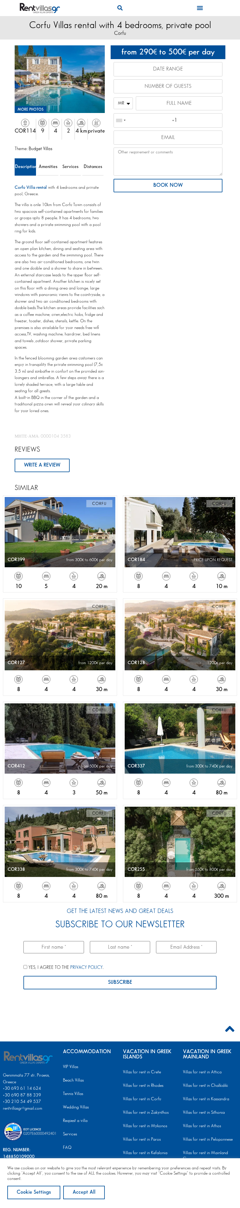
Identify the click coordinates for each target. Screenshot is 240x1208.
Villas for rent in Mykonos (145, 1126)
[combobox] (120, 120)
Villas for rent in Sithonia (204, 1113)
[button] (120, 8)
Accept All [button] (84, 1192)
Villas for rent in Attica (202, 1072)
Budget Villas (40, 149)
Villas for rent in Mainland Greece (205, 1156)
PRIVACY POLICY (86, 967)
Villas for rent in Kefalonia (145, 1153)
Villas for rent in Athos (202, 1126)
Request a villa (75, 1121)
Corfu (120, 33)
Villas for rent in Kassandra (206, 1099)
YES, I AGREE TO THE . (65, 967)
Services (70, 167)
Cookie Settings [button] (34, 1192)
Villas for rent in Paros (142, 1139)
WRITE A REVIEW (42, 465)
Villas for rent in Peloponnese (208, 1139)
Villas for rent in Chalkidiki (205, 1086)
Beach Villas (73, 1080)
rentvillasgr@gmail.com (23, 1108)
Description (25, 167)
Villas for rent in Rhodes (143, 1086)
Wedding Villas (76, 1107)
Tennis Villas (73, 1094)
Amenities (48, 167)
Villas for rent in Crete (142, 1072)
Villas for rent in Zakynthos (146, 1113)
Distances (93, 167)
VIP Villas (70, 1067)
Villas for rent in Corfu (142, 1099)
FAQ (67, 1148)
